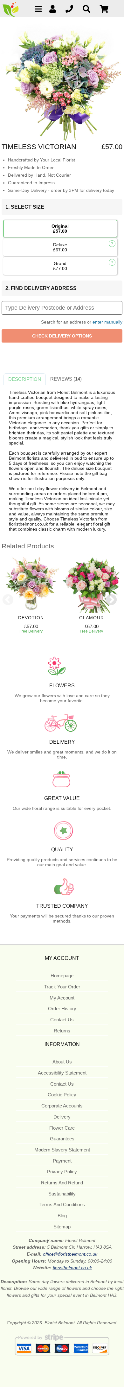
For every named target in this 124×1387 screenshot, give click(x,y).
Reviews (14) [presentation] (66, 378)
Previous (8, 600)
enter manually (107, 322)
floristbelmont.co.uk (72, 1267)
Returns (62, 1030)
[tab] (24, 379)
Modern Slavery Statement (62, 1149)
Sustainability (62, 1193)
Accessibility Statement (62, 1072)
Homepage (62, 975)
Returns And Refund (62, 1182)
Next (111, 600)
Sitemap (62, 1226)
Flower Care (62, 1128)
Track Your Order (62, 986)
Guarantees (62, 1138)
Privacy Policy (62, 1171)
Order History (62, 1008)
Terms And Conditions (62, 1204)
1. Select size (24, 207)
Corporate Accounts (62, 1105)
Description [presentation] (24, 379)
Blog (62, 1215)
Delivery (62, 1116)
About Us (62, 1061)
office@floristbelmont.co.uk (70, 1254)
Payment (62, 1160)
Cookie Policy (62, 1094)
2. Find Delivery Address (41, 288)
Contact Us (62, 1019)
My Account (62, 997)
